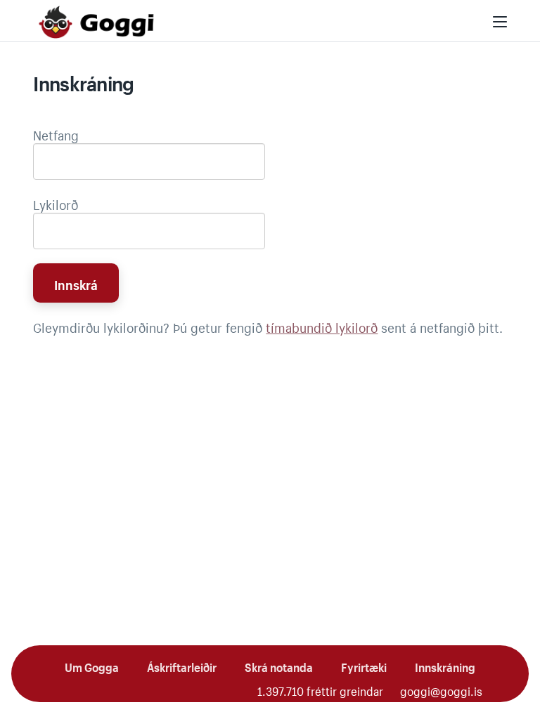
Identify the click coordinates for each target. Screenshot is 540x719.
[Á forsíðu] (96, 22)
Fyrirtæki (364, 666)
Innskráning (445, 666)
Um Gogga (92, 666)
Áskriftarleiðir (182, 666)
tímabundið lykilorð (322, 326)
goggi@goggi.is (441, 689)
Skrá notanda (279, 666)
